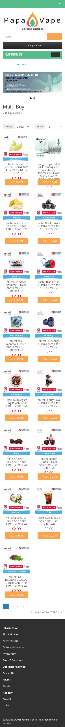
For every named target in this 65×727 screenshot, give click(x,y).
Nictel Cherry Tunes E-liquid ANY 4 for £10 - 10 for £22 (48, 463)
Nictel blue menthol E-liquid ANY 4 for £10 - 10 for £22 (16, 345)
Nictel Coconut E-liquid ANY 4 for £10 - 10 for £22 (16, 520)
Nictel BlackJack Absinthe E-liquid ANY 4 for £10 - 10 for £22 (16, 286)
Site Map (7, 686)
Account (7, 699)
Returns (6, 679)
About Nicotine (10, 634)
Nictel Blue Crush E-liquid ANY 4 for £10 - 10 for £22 (49, 285)
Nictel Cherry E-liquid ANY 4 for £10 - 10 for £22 (16, 461)
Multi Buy (21, 64)
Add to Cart (17, 182)
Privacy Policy (9, 653)
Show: (40, 126)
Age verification (11, 640)
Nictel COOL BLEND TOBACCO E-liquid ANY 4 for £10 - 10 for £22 (16, 581)
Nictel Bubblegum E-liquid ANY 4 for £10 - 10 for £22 (16, 402)
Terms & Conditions (13, 660)
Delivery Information (13, 647)
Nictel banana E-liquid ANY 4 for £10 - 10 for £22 (16, 226)
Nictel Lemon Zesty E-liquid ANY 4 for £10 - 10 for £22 (16, 168)
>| (35, 606)
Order (6, 705)
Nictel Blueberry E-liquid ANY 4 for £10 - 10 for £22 (49, 344)
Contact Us (8, 673)
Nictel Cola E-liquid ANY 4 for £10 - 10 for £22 (48, 520)
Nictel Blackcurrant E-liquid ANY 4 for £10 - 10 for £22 (48, 226)
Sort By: (8, 126)
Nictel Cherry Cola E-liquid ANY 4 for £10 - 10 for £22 (49, 402)
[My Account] (58, 3)
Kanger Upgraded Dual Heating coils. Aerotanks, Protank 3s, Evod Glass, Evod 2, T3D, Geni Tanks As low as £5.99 (48, 173)
